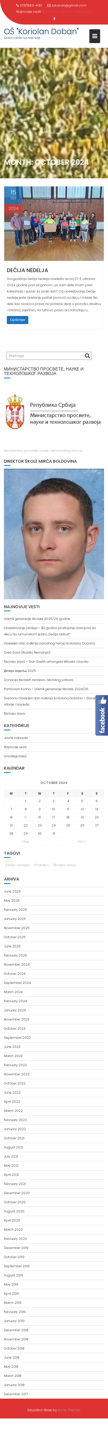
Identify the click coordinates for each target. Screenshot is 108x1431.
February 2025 (15, 955)
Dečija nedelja (27, 270)
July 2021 (11, 1156)
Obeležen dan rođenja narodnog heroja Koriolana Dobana (49, 643)
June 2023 (12, 1047)
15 (25, 817)
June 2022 (12, 1092)
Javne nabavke (16, 738)
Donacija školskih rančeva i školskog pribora (38, 680)
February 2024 (15, 1001)
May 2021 (11, 1165)
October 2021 (14, 1138)
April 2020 (12, 1220)
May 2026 (12, 900)
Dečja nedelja (17, 865)
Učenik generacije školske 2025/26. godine (37, 619)
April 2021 (11, 1174)
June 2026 (12, 891)
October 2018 (14, 1348)
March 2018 (12, 1376)
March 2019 (12, 1302)
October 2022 (15, 1083)
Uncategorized (15, 756)
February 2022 (15, 1120)
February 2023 (15, 1065)
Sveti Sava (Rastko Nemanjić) (67, 11)
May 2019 (11, 1284)
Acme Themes (69, 1410)
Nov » (82, 841)
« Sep (25, 841)
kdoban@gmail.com (69, 5)
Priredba (41, 865)
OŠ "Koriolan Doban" (41, 31)
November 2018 (16, 1339)
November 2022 (17, 1074)
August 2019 (13, 1275)
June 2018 (11, 1357)
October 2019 (14, 1257)
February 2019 (15, 1312)
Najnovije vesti (15, 747)
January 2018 (14, 1385)
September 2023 (17, 1037)
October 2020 (15, 1202)
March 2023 (13, 1056)
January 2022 (15, 1129)
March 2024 (13, 992)
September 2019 (17, 1266)
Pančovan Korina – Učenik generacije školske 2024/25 (46, 689)
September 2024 (17, 983)
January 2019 (14, 1321)
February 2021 (15, 1184)
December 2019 (16, 1248)
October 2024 (15, 973)
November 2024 (17, 964)
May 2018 (11, 1366)
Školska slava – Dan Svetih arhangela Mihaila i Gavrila (46, 661)
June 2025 (12, 946)
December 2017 (16, 1394)
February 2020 (15, 1238)
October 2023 (14, 1028)
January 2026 (15, 919)
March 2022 (13, 1111)
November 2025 (17, 928)
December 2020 (17, 1193)
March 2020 (13, 1229)
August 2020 (14, 1211)
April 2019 (11, 1293)
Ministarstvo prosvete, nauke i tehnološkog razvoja (43, 450)
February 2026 (15, 909)
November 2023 (16, 1019)
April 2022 (12, 1101)
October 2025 (15, 937)
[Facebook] (54, 19)
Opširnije (17, 319)
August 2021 (13, 1147)
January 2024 (15, 1010)
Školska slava (14, 713)
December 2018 (16, 1330)
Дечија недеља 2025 (20, 670)
